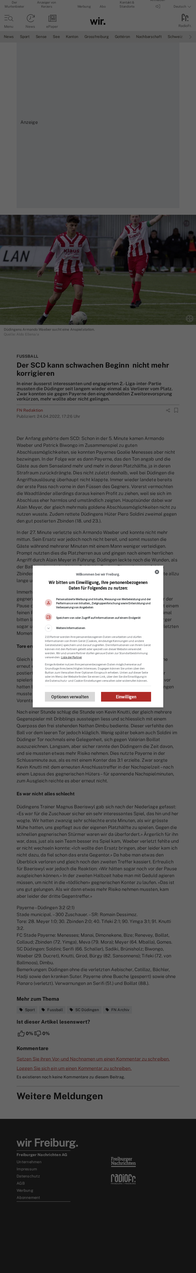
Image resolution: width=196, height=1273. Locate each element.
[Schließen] (157, 572)
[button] (98, 628)
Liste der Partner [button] (71, 657)
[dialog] (98, 636)
